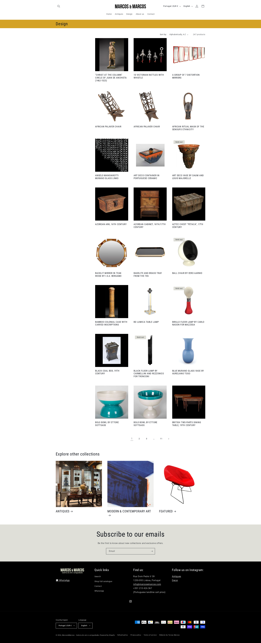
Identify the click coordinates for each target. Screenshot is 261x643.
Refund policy (122, 635)
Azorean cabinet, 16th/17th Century (150, 225)
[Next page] (169, 439)
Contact (98, 586)
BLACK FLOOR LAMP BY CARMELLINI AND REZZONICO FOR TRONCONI (149, 373)
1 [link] (132, 438)
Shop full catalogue (103, 581)
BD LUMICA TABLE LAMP (146, 322)
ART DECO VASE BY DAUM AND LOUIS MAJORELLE (188, 177)
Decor (175, 580)
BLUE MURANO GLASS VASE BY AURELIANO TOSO (188, 372)
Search (97, 577)
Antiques (62, 511)
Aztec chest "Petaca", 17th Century (187, 225)
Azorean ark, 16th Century (111, 224)
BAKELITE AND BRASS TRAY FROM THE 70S (148, 274)
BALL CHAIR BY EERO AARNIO (187, 273)
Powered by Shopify (107, 635)
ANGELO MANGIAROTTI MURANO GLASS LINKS (107, 177)
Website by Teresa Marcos (169, 635)
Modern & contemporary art (129, 511)
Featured (166, 511)
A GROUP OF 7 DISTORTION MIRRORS (186, 76)
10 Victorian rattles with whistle (149, 76)
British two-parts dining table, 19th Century (186, 424)
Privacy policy (135, 635)
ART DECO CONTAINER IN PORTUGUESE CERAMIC (146, 177)
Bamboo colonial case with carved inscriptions (111, 323)
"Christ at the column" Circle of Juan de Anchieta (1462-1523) (111, 77)
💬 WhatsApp (63, 580)
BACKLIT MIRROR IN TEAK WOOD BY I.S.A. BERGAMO (108, 274)
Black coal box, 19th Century (107, 372)
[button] (59, 6)
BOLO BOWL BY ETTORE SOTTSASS (107, 424)
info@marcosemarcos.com (147, 584)
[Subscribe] (152, 551)
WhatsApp (99, 591)
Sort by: (163, 34)
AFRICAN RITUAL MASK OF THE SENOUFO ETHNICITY (188, 128)
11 (161, 439)
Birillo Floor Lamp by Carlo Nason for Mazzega (188, 323)
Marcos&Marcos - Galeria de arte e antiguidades (80, 635)
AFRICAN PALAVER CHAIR (108, 126)
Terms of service (150, 635)
